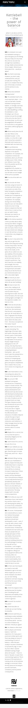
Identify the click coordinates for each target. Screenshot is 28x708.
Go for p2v (17, 691)
